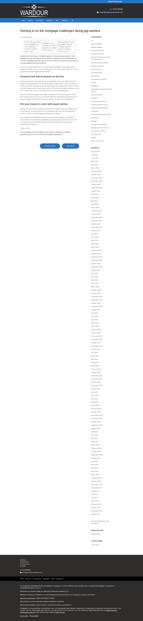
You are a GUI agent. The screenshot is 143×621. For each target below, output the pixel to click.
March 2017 (95, 501)
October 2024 (95, 224)
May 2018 (94, 468)
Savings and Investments (99, 128)
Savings (94, 121)
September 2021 (97, 346)
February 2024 (96, 250)
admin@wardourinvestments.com (32, 572)
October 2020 (95, 382)
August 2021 (95, 349)
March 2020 (95, 405)
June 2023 (94, 277)
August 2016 (95, 514)
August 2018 (95, 458)
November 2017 (96, 484)
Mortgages (94, 86)
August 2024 (95, 230)
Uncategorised (96, 134)
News (57, 20)
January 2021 (96, 372)
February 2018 (96, 478)
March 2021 (95, 366)
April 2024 (94, 244)
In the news (95, 545)
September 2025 (97, 188)
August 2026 (95, 151)
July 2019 (94, 432)
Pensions (94, 98)
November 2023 (96, 260)
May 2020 (94, 399)
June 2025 (94, 197)
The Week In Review (98, 131)
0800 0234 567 (60, 612)
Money (93, 82)
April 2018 (94, 471)
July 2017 (94, 494)
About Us (30, 20)
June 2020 (94, 395)
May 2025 (94, 201)
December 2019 (96, 415)
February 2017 (96, 504)
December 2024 (96, 217)
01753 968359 (25, 570)
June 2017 (94, 498)
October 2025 (95, 184)
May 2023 (94, 280)
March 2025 (95, 207)
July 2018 (94, 461)
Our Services (39, 20)
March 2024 (95, 247)
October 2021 (95, 343)
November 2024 (96, 221)
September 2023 (97, 267)
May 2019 (94, 438)
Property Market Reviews (99, 108)
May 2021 (94, 359)
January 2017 (96, 507)
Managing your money (99, 79)
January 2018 (96, 481)
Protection (94, 111)
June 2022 (94, 316)
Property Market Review (99, 105)
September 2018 (97, 455)
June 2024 (94, 237)
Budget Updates (96, 47)
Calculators (49, 20)
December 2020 (96, 376)
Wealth (93, 137)
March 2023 (95, 287)
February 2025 (96, 211)
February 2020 (96, 409)
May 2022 (94, 319)
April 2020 (94, 402)
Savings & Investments (99, 124)
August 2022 (95, 310)
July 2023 (94, 273)
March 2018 (95, 474)
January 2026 (96, 174)
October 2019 (95, 422)
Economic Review (97, 54)
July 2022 (94, 313)
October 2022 (95, 303)
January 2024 (96, 254)
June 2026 (94, 158)
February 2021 (96, 369)
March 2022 (95, 326)
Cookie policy (24, 616)
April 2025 (94, 204)
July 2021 (94, 352)
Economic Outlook (97, 50)
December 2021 (96, 336)
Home (23, 20)
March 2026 (95, 168)
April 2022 (94, 323)
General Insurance (97, 66)
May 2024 (94, 240)
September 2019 (97, 425)
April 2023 (94, 283)
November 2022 (96, 300)
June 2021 (94, 356)
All (92, 41)
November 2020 (96, 379)
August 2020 (95, 389)
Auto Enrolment (96, 44)
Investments (95, 76)
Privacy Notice (34, 616)
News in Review (96, 95)
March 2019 (95, 445)
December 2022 (96, 296)
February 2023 (96, 290)
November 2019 (96, 418)
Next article (70, 146)
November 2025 (96, 181)
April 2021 (94, 362)
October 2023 (95, 263)
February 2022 (96, 329)
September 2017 (97, 488)
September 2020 (97, 385)
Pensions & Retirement (99, 101)
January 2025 (96, 214)
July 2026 (94, 155)
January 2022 (96, 333)
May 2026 (94, 161)
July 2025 (94, 194)
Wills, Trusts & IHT (97, 141)
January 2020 (96, 412)
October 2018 (95, 451)
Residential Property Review (101, 114)
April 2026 (94, 165)
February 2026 (96, 171)
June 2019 (94, 435)
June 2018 (94, 465)
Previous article (50, 146)
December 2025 (96, 178)
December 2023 (96, 257)
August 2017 (95, 491)
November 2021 (96, 339)
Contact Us (65, 20)
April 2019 (94, 441)
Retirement (95, 118)
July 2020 (94, 392)
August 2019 (95, 428)
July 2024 (94, 234)
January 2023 (96, 293)
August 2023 (95, 270)
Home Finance (96, 69)
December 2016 (96, 511)
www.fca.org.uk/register (28, 598)
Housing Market (96, 73)
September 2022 (97, 306)
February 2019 (96, 448)
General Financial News (99, 63)
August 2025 (95, 191)
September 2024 (97, 227)
